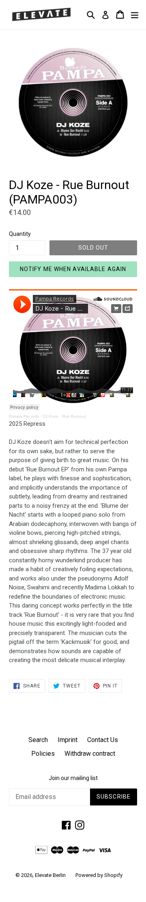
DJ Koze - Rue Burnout (64, 416)
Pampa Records (24, 416)
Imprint (67, 740)
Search (38, 740)
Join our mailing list (73, 778)
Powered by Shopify (98, 875)
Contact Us (102, 740)
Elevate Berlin (50, 875)
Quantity (20, 234)
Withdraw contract (89, 753)
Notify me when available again (73, 269)
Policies (43, 753)
